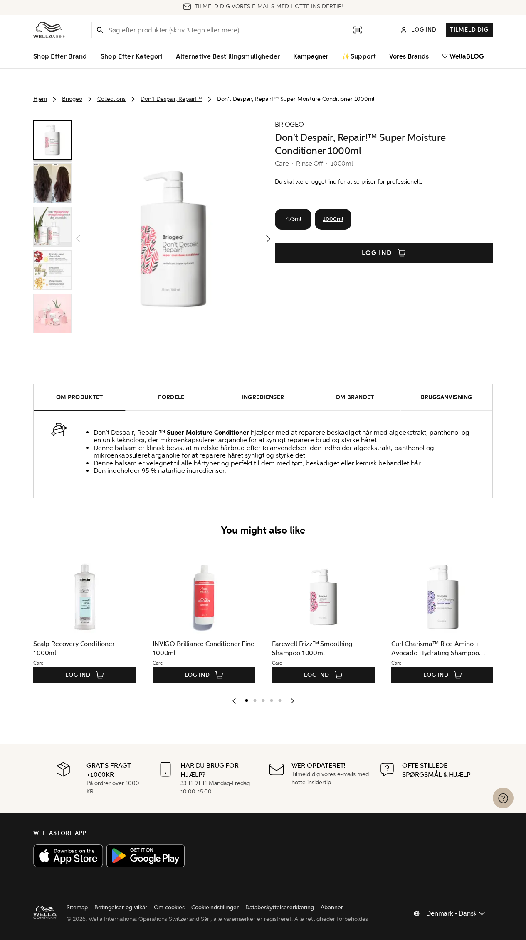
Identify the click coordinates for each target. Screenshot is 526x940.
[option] (244, 699)
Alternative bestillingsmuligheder (228, 56)
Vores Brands (409, 56)
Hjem (40, 99)
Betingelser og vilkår (120, 907)
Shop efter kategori (132, 56)
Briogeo (72, 99)
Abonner (332, 907)
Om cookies (169, 907)
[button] (100, 30)
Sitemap (77, 907)
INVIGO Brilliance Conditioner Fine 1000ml (203, 648)
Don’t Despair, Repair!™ (171, 99)
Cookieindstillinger (215, 907)
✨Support (358, 56)
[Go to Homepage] (49, 30)
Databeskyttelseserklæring (279, 907)
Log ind (377, 253)
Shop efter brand (60, 56)
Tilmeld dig (469, 29)
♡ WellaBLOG (463, 56)
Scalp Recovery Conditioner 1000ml (74, 648)
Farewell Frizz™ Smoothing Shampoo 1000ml (312, 648)
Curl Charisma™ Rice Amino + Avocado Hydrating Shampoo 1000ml (435, 649)
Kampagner (310, 56)
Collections (111, 99)
